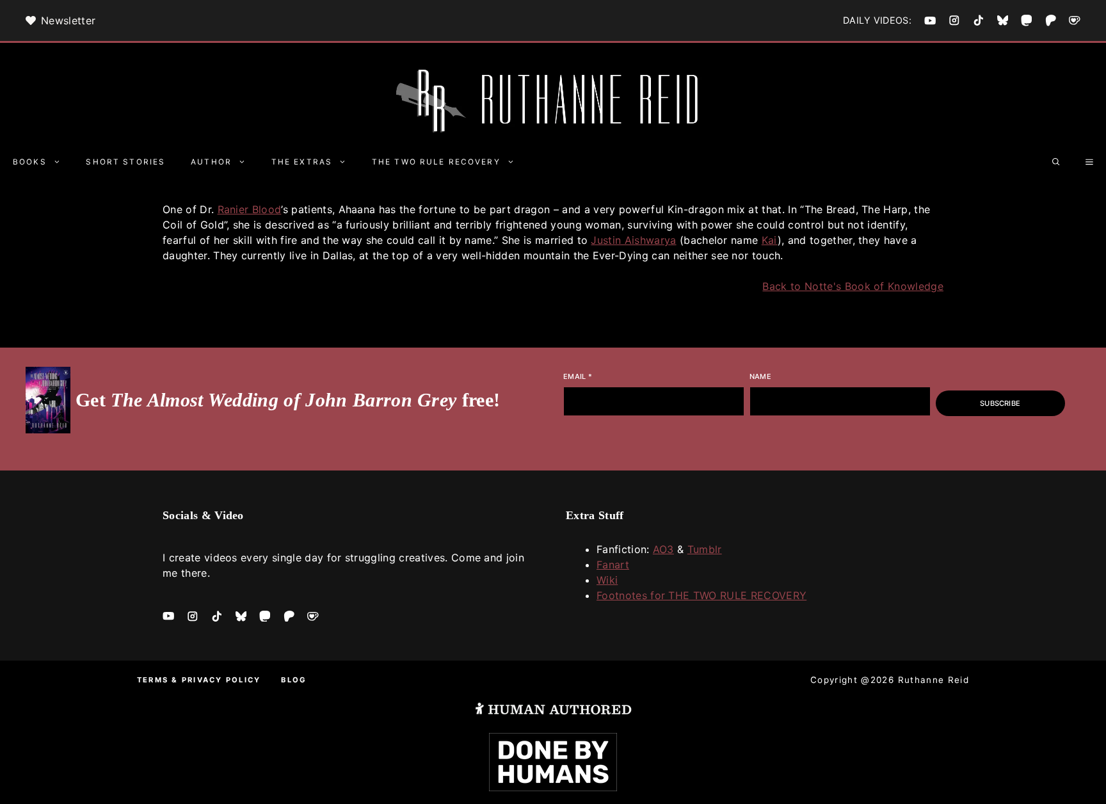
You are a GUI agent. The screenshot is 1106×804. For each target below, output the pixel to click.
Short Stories (125, 161)
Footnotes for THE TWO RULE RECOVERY (701, 595)
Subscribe (1000, 403)
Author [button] (211, 161)
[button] (1056, 162)
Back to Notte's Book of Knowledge (852, 286)
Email (577, 376)
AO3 (663, 549)
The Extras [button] (301, 161)
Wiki (607, 580)
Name (760, 376)
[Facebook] (930, 20)
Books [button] (30, 161)
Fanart (613, 564)
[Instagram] (954, 20)
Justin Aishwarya (633, 240)
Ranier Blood (250, 209)
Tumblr (704, 549)
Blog (294, 679)
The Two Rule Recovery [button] (436, 161)
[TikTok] (978, 20)
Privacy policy (221, 679)
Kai (770, 240)
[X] (1003, 20)
